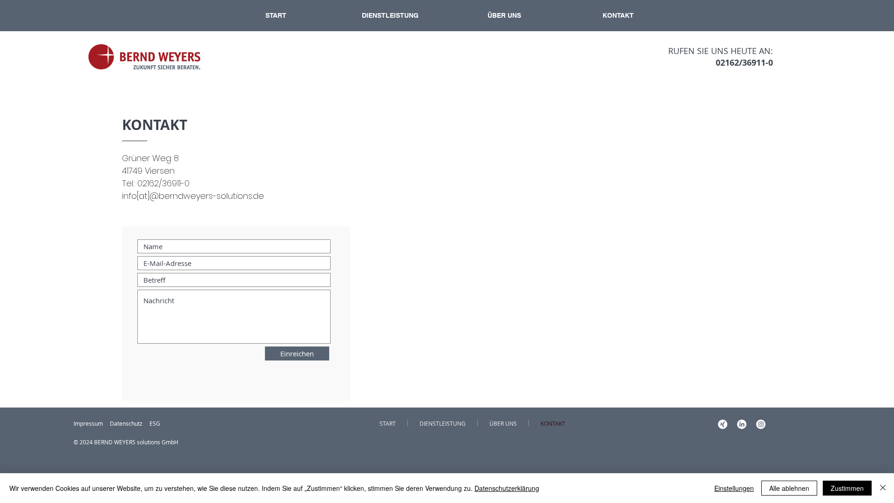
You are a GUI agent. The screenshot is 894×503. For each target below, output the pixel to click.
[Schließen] (882, 488)
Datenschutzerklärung (506, 488)
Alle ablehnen (789, 488)
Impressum (88, 423)
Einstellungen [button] (734, 488)
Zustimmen (847, 488)
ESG (154, 423)
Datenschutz (126, 423)
